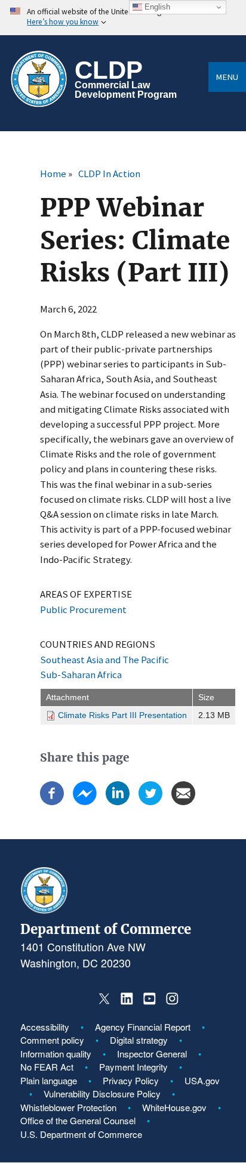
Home (53, 173)
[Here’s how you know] (123, 17)
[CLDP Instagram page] (171, 998)
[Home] (38, 79)
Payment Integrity (133, 1066)
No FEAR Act (46, 1066)
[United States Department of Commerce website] (44, 910)
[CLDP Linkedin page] (126, 998)
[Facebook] (52, 801)
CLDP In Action (109, 173)
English (156, 6)
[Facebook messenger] (85, 801)
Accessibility (44, 1026)
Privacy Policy (131, 1080)
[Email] (183, 801)
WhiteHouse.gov (174, 1107)
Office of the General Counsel (78, 1120)
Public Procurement (83, 609)
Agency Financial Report (142, 1026)
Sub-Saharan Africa (81, 674)
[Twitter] (150, 801)
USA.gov (202, 1080)
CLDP (109, 70)
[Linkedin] (118, 801)
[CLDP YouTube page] (149, 998)
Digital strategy (139, 1040)
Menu (227, 77)
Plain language (48, 1080)
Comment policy (52, 1040)
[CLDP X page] (104, 998)
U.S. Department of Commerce (81, 1134)
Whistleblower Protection (68, 1107)
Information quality (55, 1053)
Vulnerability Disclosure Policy (102, 1093)
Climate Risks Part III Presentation (122, 715)
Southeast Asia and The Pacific (104, 659)
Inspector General (152, 1053)
